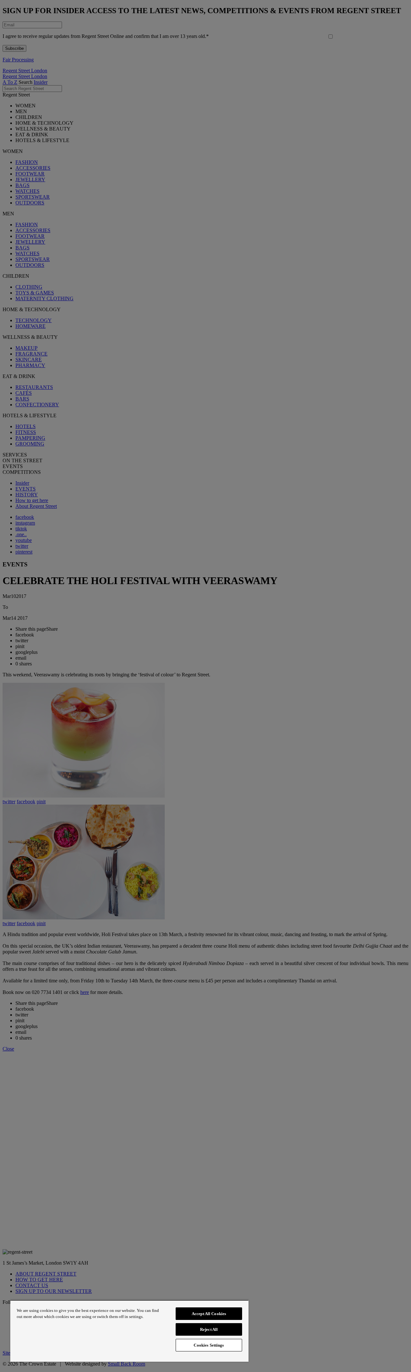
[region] (129, 1331)
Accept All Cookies (209, 1313)
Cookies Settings (209, 1345)
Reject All (209, 1329)
